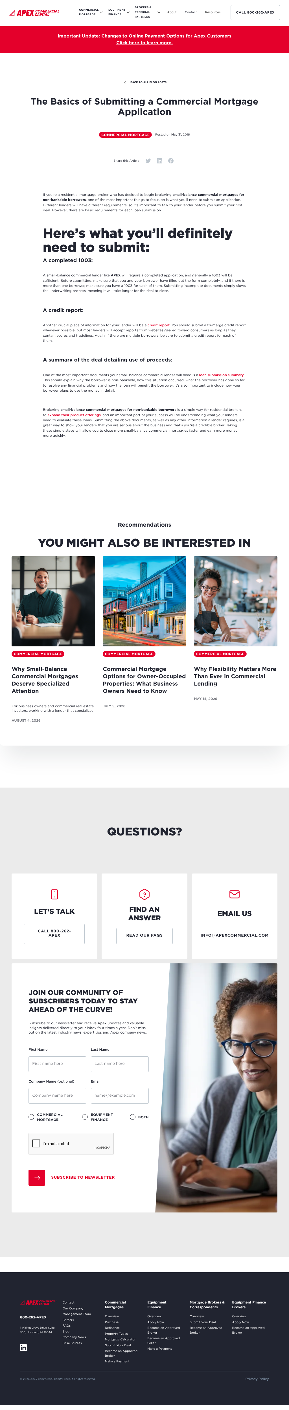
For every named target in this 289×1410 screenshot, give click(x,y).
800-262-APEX (33, 1317)
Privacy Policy (257, 1379)
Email (95, 1081)
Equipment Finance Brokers (249, 1305)
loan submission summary (221, 375)
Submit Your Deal (118, 1345)
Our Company (72, 1308)
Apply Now (155, 1322)
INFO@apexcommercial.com (235, 935)
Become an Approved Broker (121, 1353)
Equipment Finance (157, 1305)
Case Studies (72, 1343)
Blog (65, 1331)
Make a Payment (117, 1361)
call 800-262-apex (255, 12)
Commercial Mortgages (115, 1305)
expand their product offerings (74, 415)
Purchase (112, 1322)
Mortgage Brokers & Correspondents (207, 1305)
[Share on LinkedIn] (159, 160)
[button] (171, 13)
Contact (68, 1302)
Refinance (112, 1328)
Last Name (100, 1049)
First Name (38, 1049)
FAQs (66, 1325)
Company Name (51, 1081)
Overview (112, 1316)
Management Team (76, 1314)
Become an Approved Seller (163, 1341)
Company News (74, 1337)
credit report (159, 325)
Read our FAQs (144, 935)
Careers (68, 1320)
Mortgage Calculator (120, 1339)
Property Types (116, 1334)
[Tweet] (148, 160)
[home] (34, 13)
